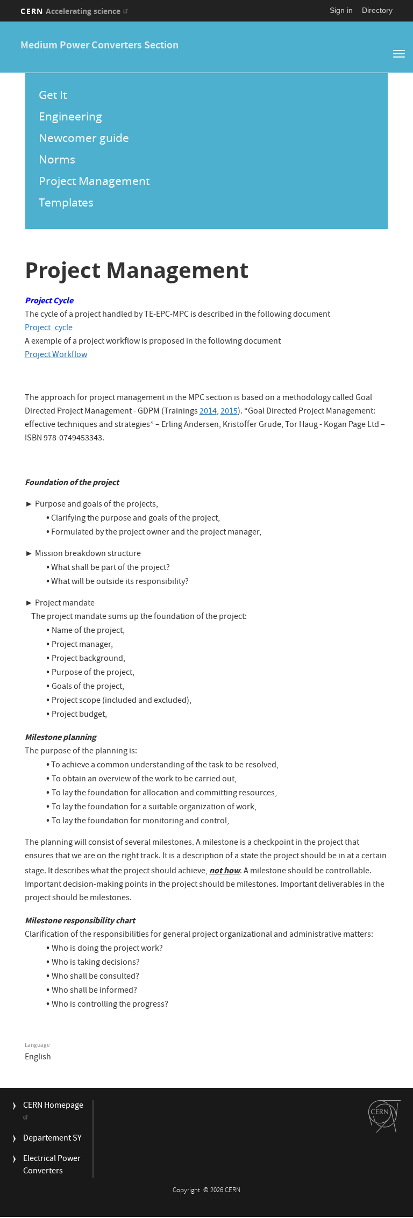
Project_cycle (49, 328)
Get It (53, 94)
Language (37, 1045)
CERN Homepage (53, 1106)
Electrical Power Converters (52, 1165)
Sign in (341, 10)
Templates (66, 202)
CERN (70, 11)
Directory (377, 10)
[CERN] (384, 1116)
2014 (208, 411)
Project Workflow (56, 355)
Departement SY (52, 1139)
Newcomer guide (84, 137)
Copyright (187, 1191)
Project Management (94, 180)
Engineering (70, 116)
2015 (229, 411)
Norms (57, 159)
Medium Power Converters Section (99, 46)
